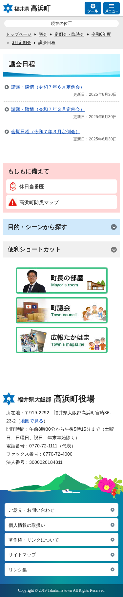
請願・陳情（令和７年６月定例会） (48, 87)
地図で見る (31, 420)
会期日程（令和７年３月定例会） (45, 131)
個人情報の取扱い (27, 525)
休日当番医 (31, 186)
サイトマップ (22, 554)
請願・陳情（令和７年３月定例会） (48, 109)
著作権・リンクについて (34, 540)
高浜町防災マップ (39, 202)
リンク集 (18, 569)
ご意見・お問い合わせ (31, 510)
